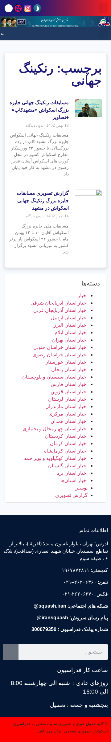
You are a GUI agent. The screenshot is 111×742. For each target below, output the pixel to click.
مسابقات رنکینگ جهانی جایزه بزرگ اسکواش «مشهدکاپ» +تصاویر (39, 110)
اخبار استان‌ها (74, 480)
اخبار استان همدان (69, 421)
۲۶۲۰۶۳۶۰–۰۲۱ (80, 582)
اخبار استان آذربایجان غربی (60, 310)
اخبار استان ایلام (71, 332)
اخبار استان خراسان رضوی (60, 354)
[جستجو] (10, 652)
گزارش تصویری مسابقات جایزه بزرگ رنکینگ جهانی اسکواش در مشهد (43, 201)
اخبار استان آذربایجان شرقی (59, 302)
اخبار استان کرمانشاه (66, 450)
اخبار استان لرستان (68, 399)
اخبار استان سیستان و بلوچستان (55, 376)
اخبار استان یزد (72, 473)
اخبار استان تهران (70, 339)
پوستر (82, 487)
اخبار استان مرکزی (68, 413)
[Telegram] (9, 8)
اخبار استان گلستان (68, 465)
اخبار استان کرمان (69, 443)
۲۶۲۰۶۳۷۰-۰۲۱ (78, 593)
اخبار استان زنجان (69, 369)
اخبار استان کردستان (66, 436)
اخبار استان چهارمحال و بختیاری (55, 428)
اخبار (83, 295)
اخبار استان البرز (71, 325)
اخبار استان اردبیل (69, 317)
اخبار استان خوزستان (66, 362)
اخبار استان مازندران (66, 406)
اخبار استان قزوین (69, 391)
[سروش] (37, 8)
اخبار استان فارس (69, 384)
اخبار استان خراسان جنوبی (60, 347)
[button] (103, 8)
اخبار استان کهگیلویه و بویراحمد (56, 458)
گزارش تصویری (71, 495)
